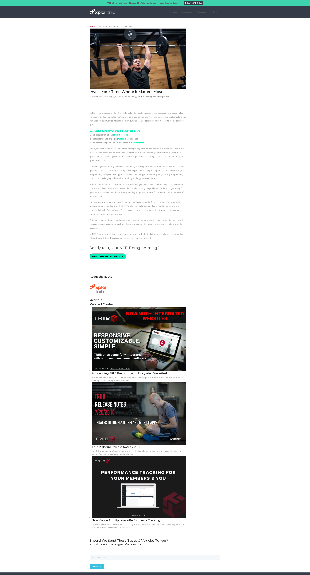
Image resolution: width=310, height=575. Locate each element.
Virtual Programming (144, 97)
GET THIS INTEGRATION (108, 256)
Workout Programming (161, 97)
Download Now (193, 3)
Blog (110, 97)
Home (92, 26)
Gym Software (118, 97)
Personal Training (130, 97)
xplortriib (95, 97)
